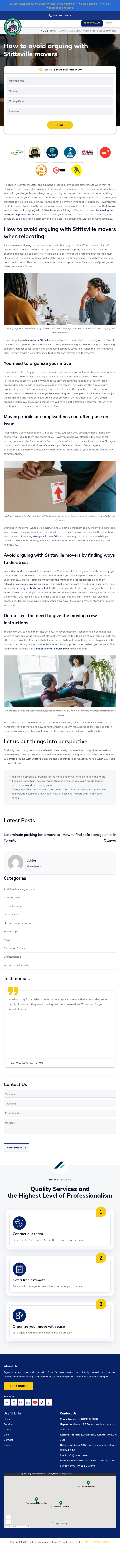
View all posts (34, 866)
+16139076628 (61, 15)
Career (8, 1444)
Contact (8, 1439)
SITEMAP (85, 1542)
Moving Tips (11, 931)
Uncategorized (12, 956)
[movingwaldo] (105, 152)
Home (44, 30)
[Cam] (87, 152)
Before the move (13, 906)
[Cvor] (59, 170)
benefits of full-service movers (54, 648)
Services (9, 1424)
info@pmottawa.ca (79, 1455)
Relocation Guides (14, 948)
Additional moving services (19, 889)
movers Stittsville (40, 340)
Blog (6, 1434)
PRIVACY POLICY (101, 1542)
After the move (12, 897)
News (7, 939)
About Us (9, 1429)
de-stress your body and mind (30, 588)
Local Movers (11, 914)
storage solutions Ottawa (48, 536)
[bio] (41, 170)
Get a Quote (18, 1385)
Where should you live (17, 965)
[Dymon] (17, 152)
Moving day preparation (18, 922)
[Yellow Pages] (76, 170)
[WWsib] (52, 152)
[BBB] (70, 152)
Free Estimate (92, 23)
